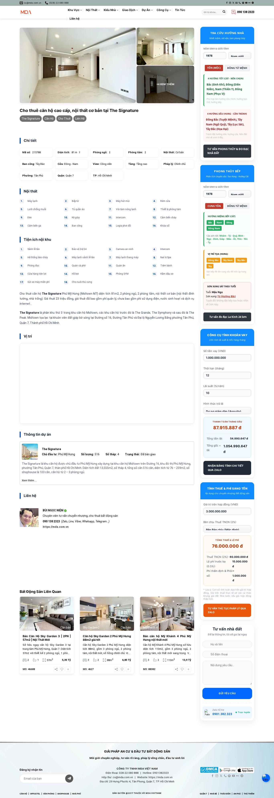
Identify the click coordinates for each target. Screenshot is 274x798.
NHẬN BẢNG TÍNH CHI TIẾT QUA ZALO (226, 468)
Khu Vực (73, 10)
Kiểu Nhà (110, 10)
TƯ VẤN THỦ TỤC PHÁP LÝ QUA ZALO (227, 610)
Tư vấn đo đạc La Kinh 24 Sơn (228, 317)
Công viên (102, 163)
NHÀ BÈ (213, 794)
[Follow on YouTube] (246, 3)
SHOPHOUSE (63, 794)
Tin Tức (180, 10)
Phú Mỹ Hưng (66, 454)
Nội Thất (91, 10)
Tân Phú (32, 175)
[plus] (68, 669)
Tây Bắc (33, 163)
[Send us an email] (236, 3)
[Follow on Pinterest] (243, 3)
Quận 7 (66, 175)
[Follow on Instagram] (230, 3)
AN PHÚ (237, 794)
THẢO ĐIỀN (225, 794)
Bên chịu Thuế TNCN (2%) (219, 522)
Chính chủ (174, 163)
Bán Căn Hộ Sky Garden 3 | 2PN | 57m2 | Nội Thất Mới (47, 637)
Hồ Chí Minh (102, 175)
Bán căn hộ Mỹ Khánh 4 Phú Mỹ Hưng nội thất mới (167, 637)
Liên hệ (74, 18)
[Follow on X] (233, 3)
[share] (56, 669)
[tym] (62, 669)
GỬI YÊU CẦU (227, 693)
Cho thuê (64, 118)
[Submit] (224, 12)
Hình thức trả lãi (213, 403)
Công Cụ (162, 10)
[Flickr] (250, 3)
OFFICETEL (35, 794)
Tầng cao (137, 163)
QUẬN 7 (203, 794)
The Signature (30, 118)
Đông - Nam (68, 163)
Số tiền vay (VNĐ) (214, 351)
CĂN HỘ (23, 794)
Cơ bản (173, 152)
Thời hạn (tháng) (213, 368)
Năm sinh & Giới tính (216, 48)
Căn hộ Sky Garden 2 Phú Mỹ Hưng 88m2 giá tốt (107, 637)
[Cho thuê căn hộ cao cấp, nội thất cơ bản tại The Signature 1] (78, 65)
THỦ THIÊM (249, 794)
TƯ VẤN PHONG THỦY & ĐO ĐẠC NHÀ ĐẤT (228, 151)
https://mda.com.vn (56, 526)
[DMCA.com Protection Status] (209, 769)
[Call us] (240, 3)
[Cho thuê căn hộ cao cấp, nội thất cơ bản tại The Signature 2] (165, 46)
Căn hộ (49, 118)
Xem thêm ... (29, 480)
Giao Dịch (128, 10)
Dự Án (146, 10)
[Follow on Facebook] (227, 3)
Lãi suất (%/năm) (213, 386)
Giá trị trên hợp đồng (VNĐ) (220, 504)
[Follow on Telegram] (253, 3)
